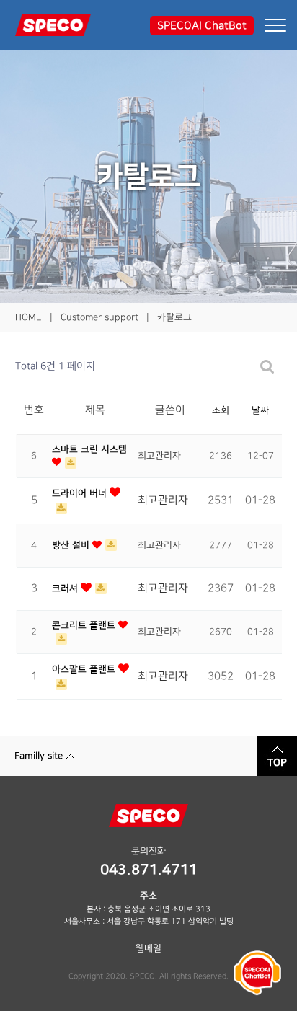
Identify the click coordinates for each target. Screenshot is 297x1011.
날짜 (260, 410)
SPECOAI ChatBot (202, 25)
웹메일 (148, 948)
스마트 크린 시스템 (89, 449)
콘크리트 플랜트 (85, 625)
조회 (220, 410)
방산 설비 (72, 545)
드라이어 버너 (81, 493)
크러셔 (66, 588)
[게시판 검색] (267, 366)
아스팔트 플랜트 (85, 669)
